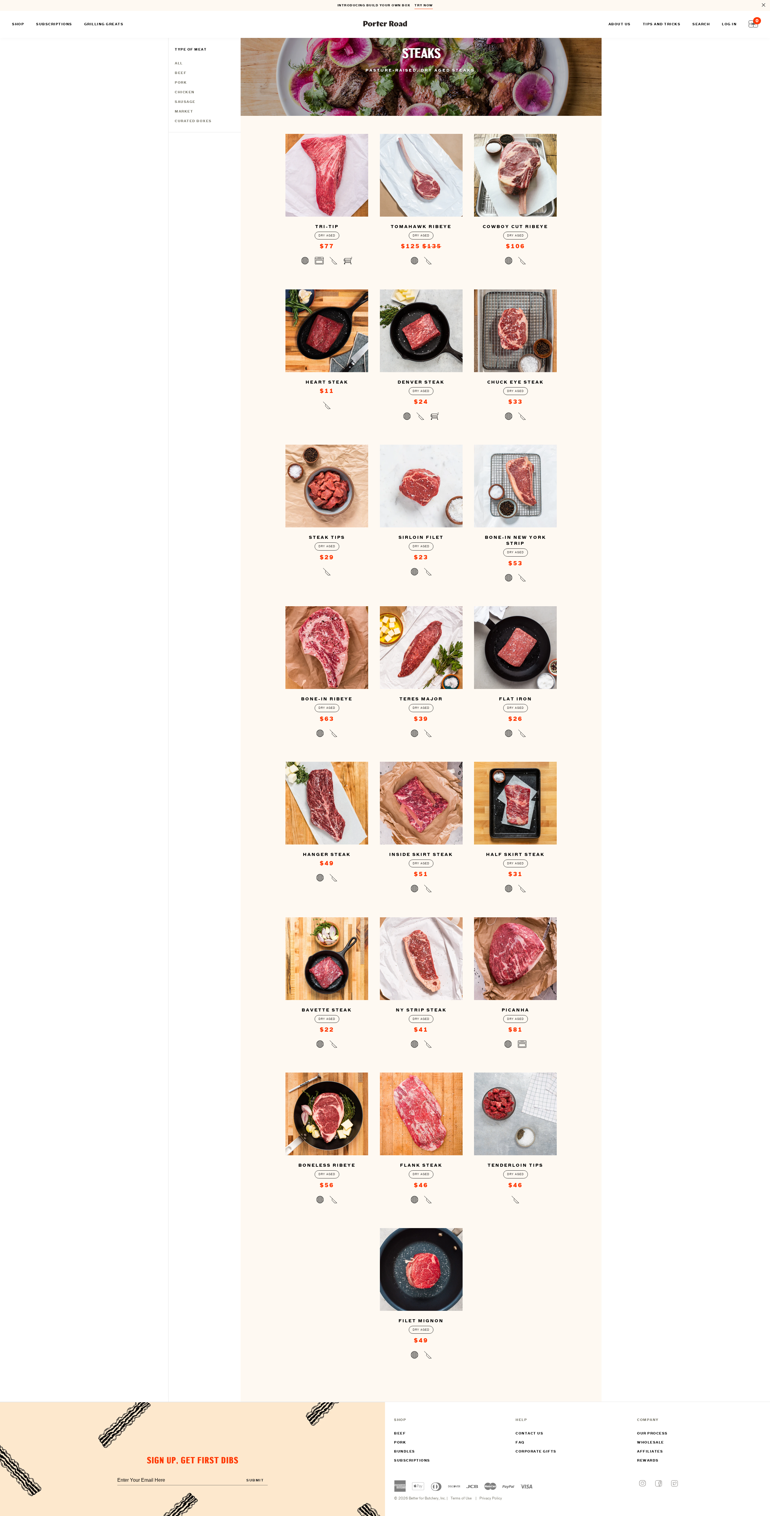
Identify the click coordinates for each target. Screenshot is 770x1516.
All (179, 63)
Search (701, 24)
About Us (619, 24)
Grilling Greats (104, 24)
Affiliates (650, 1451)
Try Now (423, 5)
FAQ (520, 1442)
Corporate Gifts (536, 1451)
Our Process (652, 1433)
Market (184, 111)
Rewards (648, 1460)
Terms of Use (461, 1498)
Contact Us (529, 1433)
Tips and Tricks (662, 24)
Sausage (185, 101)
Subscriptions (412, 1460)
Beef (180, 73)
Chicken (185, 92)
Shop (18, 24)
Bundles (404, 1451)
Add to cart (327, 262)
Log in (729, 24)
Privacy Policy (490, 1498)
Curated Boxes (193, 121)
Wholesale (650, 1442)
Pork (181, 82)
